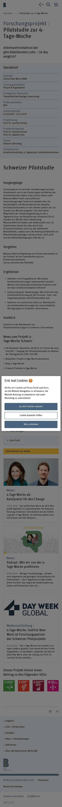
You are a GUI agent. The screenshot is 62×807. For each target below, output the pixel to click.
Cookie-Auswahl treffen (31, 415)
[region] (31, 403)
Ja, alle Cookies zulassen (31, 406)
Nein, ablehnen (31, 424)
